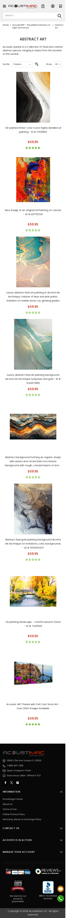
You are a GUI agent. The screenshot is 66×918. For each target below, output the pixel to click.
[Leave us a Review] (48, 871)
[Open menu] (4, 6)
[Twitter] (12, 782)
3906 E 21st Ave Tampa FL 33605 (24, 761)
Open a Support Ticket (19, 771)
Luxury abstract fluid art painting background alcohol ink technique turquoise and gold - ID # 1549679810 (33, 379)
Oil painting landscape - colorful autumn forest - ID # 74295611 (33, 624)
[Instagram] (17, 782)
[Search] (59, 16)
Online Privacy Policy (14, 814)
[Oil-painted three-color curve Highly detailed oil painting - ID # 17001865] (33, 97)
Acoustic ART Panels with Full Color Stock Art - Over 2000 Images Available (33, 706)
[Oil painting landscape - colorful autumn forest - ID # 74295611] (33, 591)
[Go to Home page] (23, 6)
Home (6, 25)
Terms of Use (10, 809)
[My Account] (52, 6)
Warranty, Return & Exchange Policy (22, 819)
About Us (8, 804)
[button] (33, 148)
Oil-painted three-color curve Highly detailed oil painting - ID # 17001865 (33, 130)
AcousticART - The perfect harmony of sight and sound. (31, 26)
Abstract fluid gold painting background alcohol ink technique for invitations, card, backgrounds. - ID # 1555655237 (33, 544)
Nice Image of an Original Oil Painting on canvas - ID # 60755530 (33, 212)
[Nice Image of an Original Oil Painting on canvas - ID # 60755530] (33, 179)
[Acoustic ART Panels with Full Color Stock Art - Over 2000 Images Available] (33, 673)
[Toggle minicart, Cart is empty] (60, 6)
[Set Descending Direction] (37, 64)
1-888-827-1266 (15, 766)
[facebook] (6, 782)
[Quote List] (43, 6)
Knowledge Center (13, 799)
